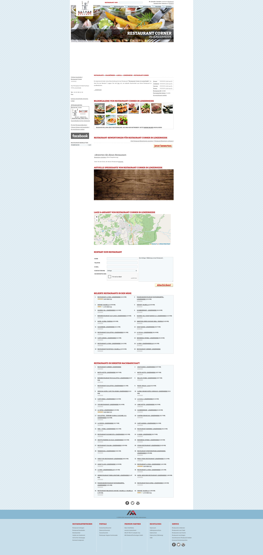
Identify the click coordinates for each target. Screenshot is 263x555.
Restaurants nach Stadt (178, 530)
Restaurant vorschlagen (178, 535)
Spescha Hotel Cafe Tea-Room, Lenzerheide (112, 391)
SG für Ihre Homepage (78, 537)
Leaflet (154, 244)
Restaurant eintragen (78, 528)
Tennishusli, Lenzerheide (106, 451)
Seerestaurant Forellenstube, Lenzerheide (113, 475)
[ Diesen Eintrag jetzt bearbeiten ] (80, 127)
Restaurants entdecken (178, 528)
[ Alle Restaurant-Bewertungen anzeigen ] (142, 141)
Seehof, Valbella (103, 304)
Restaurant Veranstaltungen (168, 6)
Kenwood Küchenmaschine (179, 540)
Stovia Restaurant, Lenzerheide (148, 445)
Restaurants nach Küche (179, 533)
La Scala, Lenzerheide (144, 332)
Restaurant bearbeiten (78, 530)
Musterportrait (76, 533)
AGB (151, 537)
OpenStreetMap (164, 244)
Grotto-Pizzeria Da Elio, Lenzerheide (110, 440)
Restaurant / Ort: (111, 2)
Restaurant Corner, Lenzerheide (148, 349)
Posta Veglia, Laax (143, 385)
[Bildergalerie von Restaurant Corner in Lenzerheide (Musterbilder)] (99, 113)
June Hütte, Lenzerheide (145, 404)
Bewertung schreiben (100, 157)
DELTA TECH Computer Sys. (132, 533)
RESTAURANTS (99, 75)
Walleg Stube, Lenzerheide (146, 378)
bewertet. (120, 161)
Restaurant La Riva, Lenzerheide (109, 297)
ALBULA (119, 75)
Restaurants (119, 6)
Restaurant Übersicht (105, 6)
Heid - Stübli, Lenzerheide (106, 429)
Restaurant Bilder (158, 6)
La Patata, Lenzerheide (105, 423)
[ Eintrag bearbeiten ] (76, 77)
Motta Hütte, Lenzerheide (106, 372)
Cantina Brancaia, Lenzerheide (148, 415)
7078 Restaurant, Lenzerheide (107, 404)
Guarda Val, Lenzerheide (106, 310)
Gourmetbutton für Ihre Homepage (80, 121)
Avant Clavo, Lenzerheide (106, 464)
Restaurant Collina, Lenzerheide (109, 445)
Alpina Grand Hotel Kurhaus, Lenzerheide (152, 391)
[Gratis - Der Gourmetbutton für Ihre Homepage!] (80, 118)
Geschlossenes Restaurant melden (182, 537)
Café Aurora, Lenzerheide (106, 338)
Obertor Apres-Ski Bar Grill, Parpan (150, 321)
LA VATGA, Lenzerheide (105, 410)
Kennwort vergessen (78, 540)
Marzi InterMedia (129, 528)
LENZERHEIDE (127, 75)
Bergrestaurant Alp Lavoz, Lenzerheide (111, 316)
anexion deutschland (130, 530)
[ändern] (171, 3)
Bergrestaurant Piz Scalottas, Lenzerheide (113, 378)
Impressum (153, 528)
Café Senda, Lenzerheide (106, 399)
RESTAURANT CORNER (141, 75)
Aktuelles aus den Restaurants (147, 6)
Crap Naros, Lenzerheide (146, 327)
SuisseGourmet (103, 533)
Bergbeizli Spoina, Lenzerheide (148, 338)
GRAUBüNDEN (110, 75)
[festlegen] (171, 1)
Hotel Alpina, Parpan (104, 321)
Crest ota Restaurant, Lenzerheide (110, 458)
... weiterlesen (98, 90)
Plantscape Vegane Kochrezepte (108, 535)
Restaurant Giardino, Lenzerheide (149, 429)
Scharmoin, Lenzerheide (106, 327)
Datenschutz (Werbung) (156, 535)
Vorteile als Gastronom (78, 535)
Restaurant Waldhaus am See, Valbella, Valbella (115, 490)
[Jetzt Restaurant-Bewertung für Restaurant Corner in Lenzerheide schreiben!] (163, 148)
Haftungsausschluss (155, 530)
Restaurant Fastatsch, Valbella (109, 349)
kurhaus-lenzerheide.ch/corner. (79, 98)
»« (110, 155)
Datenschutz (153, 533)
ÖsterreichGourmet (104, 530)
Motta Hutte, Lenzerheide (146, 372)
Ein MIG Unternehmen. (140, 517)
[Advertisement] (122, 57)
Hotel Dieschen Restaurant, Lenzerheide (151, 475)
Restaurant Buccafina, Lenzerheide (150, 483)
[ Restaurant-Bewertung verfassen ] (164, 141)
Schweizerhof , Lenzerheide (146, 310)
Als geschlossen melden (78, 129)
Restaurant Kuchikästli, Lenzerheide (110, 434)
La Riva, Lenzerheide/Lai (145, 343)
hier (118, 83)
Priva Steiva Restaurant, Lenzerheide (150, 458)
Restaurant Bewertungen (133, 6)
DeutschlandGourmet (105, 528)
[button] (96, 217)
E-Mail (72, 101)
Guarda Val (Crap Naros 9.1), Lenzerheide (151, 316)
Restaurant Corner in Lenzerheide (84, 8)
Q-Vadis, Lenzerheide (144, 434)
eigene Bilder (148, 127)
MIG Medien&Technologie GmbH (134, 535)
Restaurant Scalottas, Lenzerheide (110, 332)
